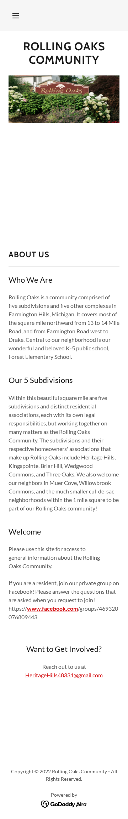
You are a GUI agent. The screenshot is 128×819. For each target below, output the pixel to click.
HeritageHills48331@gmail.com (64, 675)
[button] (16, 16)
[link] (64, 53)
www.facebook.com (52, 608)
